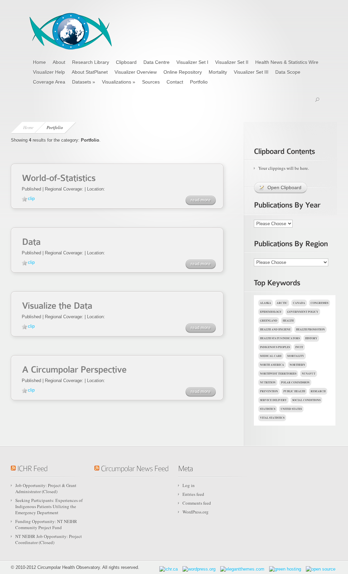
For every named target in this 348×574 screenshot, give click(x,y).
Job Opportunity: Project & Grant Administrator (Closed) (45, 488)
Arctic (282, 303)
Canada (299, 303)
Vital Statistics (272, 418)
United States (291, 409)
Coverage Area (49, 82)
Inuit (299, 347)
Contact (175, 82)
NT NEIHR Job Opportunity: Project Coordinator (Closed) (48, 539)
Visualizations (118, 82)
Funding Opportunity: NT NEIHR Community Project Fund (46, 524)
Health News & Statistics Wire (286, 62)
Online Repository (182, 72)
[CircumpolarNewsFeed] (135, 467)
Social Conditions (306, 400)
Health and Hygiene (275, 329)
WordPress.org (195, 512)
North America (272, 365)
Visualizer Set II (231, 62)
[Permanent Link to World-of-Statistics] (58, 177)
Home (39, 62)
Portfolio (199, 82)
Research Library (90, 62)
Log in (188, 485)
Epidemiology (271, 312)
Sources (151, 82)
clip (31, 198)
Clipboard (126, 62)
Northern (297, 365)
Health (288, 321)
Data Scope (287, 72)
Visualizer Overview (136, 72)
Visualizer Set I (192, 62)
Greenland (268, 321)
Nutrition (268, 382)
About (59, 62)
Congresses (319, 303)
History (311, 338)
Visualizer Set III (251, 72)
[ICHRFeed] (32, 467)
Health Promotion (310, 329)
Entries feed (193, 494)
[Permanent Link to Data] (31, 241)
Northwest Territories (278, 374)
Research (318, 391)
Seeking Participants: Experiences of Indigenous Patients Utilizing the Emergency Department (49, 506)
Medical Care (271, 356)
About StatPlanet (90, 72)
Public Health (294, 391)
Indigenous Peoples (275, 347)
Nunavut (308, 374)
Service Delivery (273, 400)
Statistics (267, 409)
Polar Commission (295, 382)
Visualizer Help (49, 72)
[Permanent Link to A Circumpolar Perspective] (74, 368)
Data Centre (156, 62)
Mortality (218, 72)
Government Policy (302, 312)
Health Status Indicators (280, 338)
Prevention (269, 391)
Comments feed (196, 503)
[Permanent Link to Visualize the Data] (57, 305)
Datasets (83, 82)
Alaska (265, 303)
